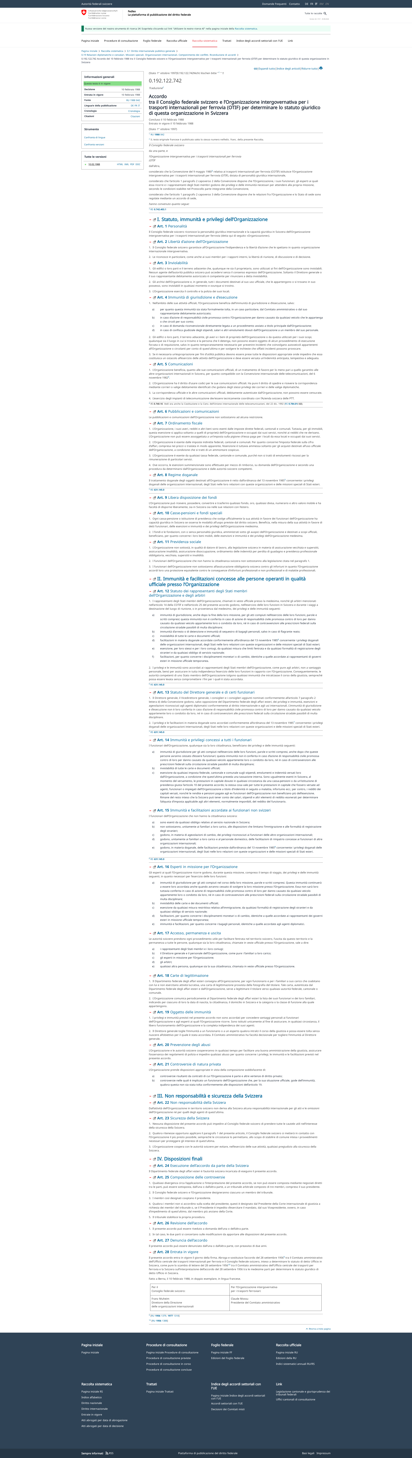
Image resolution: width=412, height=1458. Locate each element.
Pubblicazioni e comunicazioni (188, 411)
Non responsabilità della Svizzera (191, 1102)
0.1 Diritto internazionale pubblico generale (151, 50)
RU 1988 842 (133, 100)
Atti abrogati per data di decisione (102, 1426)
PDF (132, 164)
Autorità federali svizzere (96, 4)
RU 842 (157, 134)
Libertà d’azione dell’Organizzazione (192, 241)
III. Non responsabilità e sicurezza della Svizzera (209, 1095)
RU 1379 (158, 1315)
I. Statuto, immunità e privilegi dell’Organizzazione (212, 219)
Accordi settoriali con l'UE (227, 1403)
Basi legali (308, 1453)
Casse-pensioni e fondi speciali (189, 512)
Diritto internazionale (94, 1408)
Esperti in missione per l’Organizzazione (197, 866)
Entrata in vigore (177, 1251)
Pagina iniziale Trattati (159, 1391)
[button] (121, 40)
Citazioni (135, 116)
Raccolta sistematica (246, 28)
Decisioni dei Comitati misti (228, 1409)
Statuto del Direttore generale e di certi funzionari (206, 692)
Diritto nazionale (91, 1403)
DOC (138, 164)
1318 (173, 1315)
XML (126, 164)
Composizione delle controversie (191, 1177)
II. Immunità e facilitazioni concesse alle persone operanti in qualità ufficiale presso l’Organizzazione (227, 581)
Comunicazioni (175, 363)
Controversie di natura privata (189, 1064)
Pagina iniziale (89, 50)
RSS (109, 1453)
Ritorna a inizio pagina (318, 1329)
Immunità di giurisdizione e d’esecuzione (197, 297)
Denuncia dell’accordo (182, 1240)
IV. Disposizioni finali (179, 1158)
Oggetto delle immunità (184, 1011)
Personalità (172, 226)
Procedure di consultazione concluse (169, 1369)
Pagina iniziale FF (221, 1352)
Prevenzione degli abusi (183, 1044)
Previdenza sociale (179, 541)
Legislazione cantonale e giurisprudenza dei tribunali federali (303, 1393)
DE (306, 4)
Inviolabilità (172, 262)
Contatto (294, 4)
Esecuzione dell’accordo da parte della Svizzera (203, 1165)
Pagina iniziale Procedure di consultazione (172, 1352)
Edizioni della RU (286, 1358)
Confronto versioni (94, 144)
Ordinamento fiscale (179, 423)
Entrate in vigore (91, 1414)
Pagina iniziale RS (92, 1391)
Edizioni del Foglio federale (227, 1358)
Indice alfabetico (91, 1397)
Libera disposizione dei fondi (187, 497)
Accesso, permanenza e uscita (189, 932)
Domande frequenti (274, 4)
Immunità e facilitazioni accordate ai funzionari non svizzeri (214, 810)
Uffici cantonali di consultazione (295, 1399)
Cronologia (134, 111)
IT (316, 4)
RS (158, 209)
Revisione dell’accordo (182, 1222)
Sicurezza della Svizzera (183, 1118)
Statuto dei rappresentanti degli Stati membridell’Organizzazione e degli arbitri (198, 592)
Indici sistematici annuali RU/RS (295, 1363)
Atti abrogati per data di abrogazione (104, 1420)
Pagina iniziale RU (287, 1352)
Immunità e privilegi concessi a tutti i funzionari (204, 739)
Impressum (324, 1453)
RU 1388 (159, 1320)
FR (311, 4)
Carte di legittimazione (182, 975)
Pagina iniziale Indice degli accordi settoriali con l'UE (238, 1397)
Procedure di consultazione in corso (168, 1363)
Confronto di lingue (94, 137)
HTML (120, 164)
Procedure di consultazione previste (168, 1358)
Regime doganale (177, 474)
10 (229, 1264)
